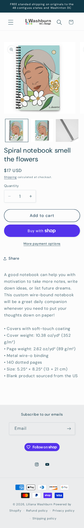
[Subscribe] (69, 428)
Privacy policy (64, 510)
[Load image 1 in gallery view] (16, 130)
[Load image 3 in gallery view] (67, 130)
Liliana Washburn (39, 504)
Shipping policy (44, 518)
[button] (11, 22)
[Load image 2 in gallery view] (42, 130)
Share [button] (14, 258)
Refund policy (37, 510)
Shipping (10, 177)
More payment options (42, 244)
